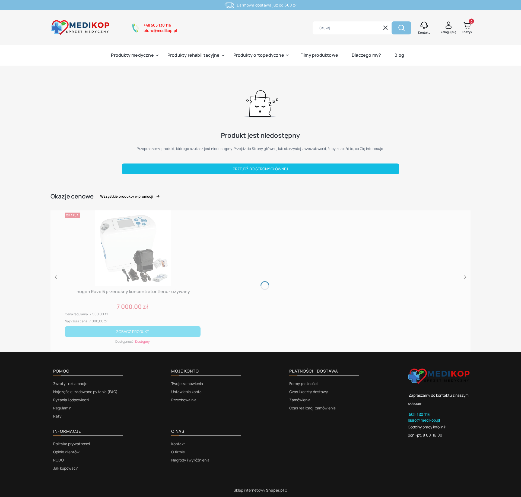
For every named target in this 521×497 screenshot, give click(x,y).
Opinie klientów (66, 451)
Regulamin (62, 408)
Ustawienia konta (186, 391)
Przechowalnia (183, 399)
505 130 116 (420, 414)
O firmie (178, 451)
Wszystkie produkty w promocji (126, 196)
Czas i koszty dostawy (308, 391)
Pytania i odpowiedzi (71, 399)
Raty (57, 416)
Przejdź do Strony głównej (260, 168)
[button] (401, 27)
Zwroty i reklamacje (70, 383)
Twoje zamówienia (187, 383)
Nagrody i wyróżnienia (190, 460)
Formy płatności (303, 383)
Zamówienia (299, 399)
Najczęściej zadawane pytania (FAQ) (85, 391)
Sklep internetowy (259, 490)
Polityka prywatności (71, 443)
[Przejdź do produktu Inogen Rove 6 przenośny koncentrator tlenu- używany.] (133, 248)
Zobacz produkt (132, 331)
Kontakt (178, 443)
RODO (58, 460)
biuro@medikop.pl (424, 420)
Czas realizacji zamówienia (312, 408)
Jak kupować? (65, 468)
